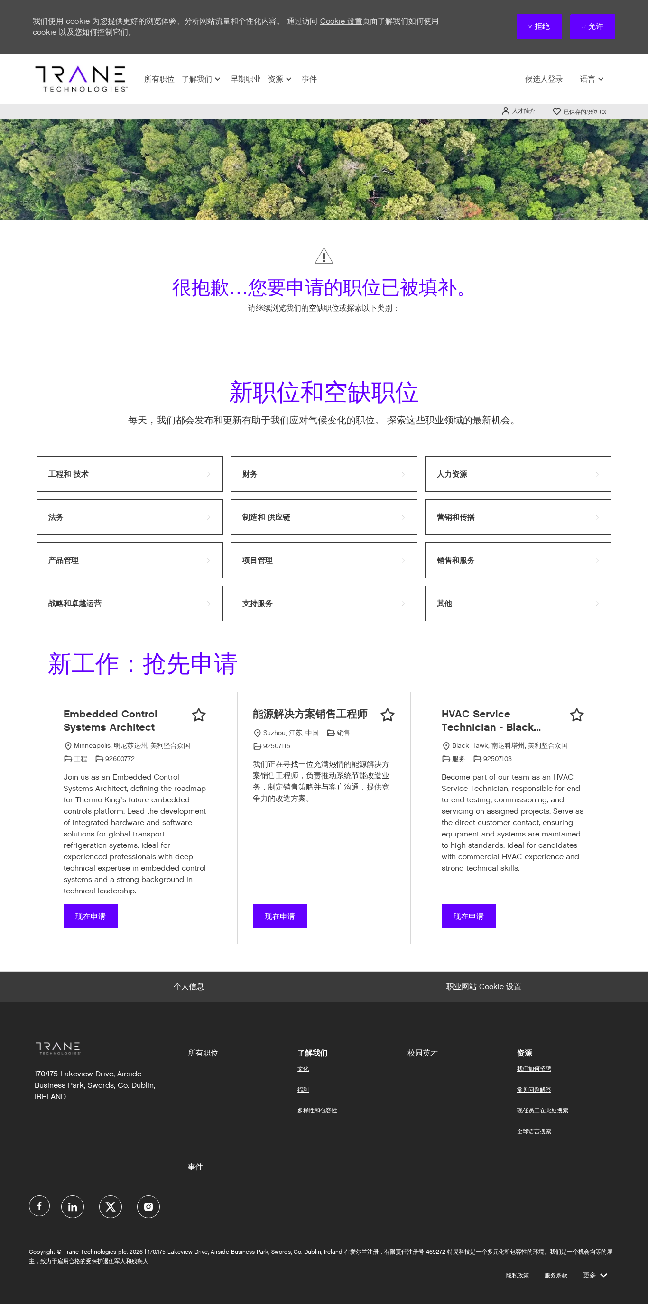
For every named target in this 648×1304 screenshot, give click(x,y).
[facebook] (39, 1205)
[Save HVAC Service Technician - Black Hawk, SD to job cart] (576, 715)
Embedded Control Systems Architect (110, 720)
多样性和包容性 (317, 1110)
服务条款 (556, 1275)
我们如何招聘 (534, 1068)
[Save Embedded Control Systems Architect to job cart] (198, 715)
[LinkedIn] (72, 1206)
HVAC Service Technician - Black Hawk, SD (488, 720)
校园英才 (422, 1053)
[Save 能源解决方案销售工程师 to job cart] (387, 715)
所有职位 (159, 78)
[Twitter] (110, 1206)
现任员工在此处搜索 (542, 1110)
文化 (303, 1068)
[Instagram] (148, 1206)
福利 (303, 1089)
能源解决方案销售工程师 (310, 713)
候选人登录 (544, 78)
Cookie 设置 (341, 21)
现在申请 (90, 916)
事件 (309, 78)
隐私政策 (517, 1275)
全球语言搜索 (534, 1131)
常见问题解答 (534, 1089)
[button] (518, 110)
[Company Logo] (80, 78)
